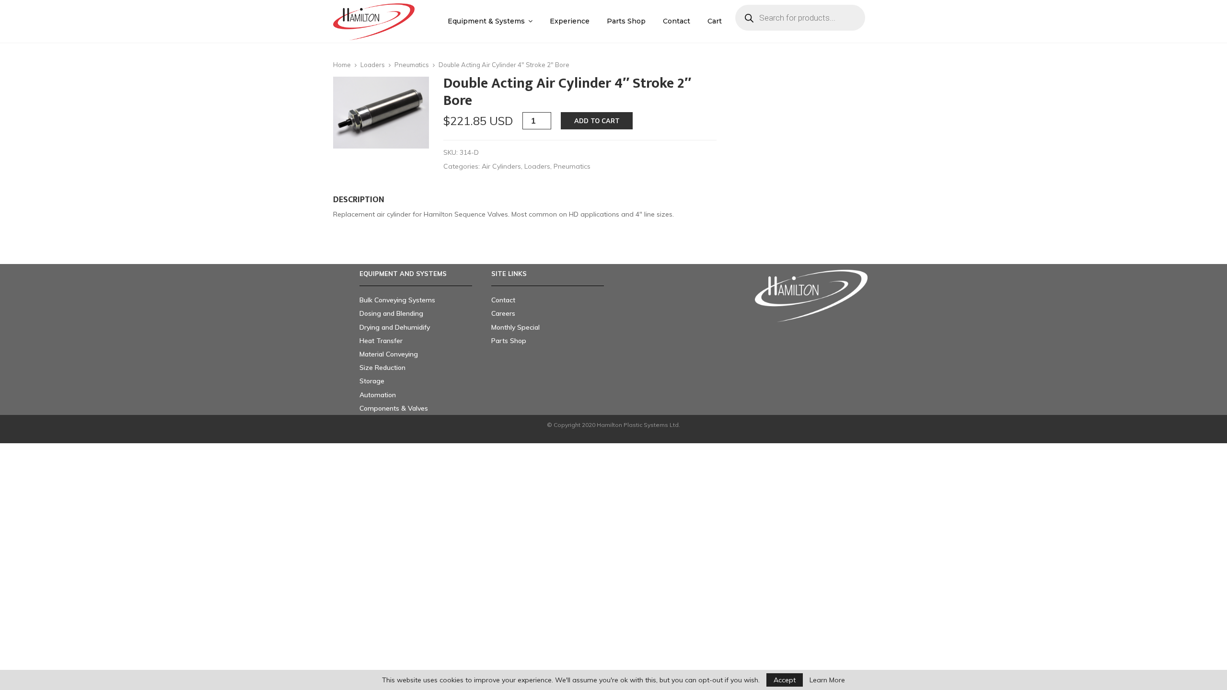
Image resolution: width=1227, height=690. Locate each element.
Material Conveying (388, 354)
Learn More (827, 680)
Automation (377, 395)
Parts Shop (626, 21)
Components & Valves (393, 408)
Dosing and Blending (391, 313)
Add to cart (597, 121)
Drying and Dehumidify (394, 327)
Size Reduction (382, 367)
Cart (714, 21)
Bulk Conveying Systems (397, 300)
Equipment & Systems (486, 21)
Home (342, 65)
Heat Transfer (381, 340)
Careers (503, 313)
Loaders (372, 65)
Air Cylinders (501, 166)
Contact (676, 21)
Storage (371, 381)
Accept (785, 680)
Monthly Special (515, 327)
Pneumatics (411, 65)
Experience (570, 21)
